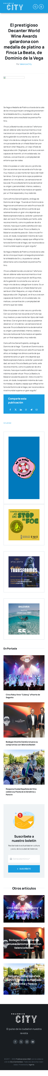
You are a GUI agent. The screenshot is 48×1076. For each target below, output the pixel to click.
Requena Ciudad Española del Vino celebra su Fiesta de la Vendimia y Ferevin (21, 792)
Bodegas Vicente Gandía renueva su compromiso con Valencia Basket (24, 944)
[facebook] (15, 1041)
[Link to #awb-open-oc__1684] (41, 6)
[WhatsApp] (26, 409)
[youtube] (32, 1041)
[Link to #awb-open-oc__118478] (35, 6)
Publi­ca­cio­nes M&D (23, 1059)
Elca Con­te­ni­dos (16, 1062)
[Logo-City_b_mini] (13, 4)
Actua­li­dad (7, 423)
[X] (16, 409)
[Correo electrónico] (36, 409)
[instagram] (27, 1041)
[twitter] (21, 1041)
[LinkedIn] (21, 409)
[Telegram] (31, 409)
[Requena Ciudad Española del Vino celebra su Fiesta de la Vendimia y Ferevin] (24, 751)
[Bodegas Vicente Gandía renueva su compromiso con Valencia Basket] (24, 704)
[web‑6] (13, 77)
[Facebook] (10, 409)
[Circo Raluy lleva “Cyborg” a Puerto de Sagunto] (24, 657)
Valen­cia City (26, 64)
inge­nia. (32, 1064)
